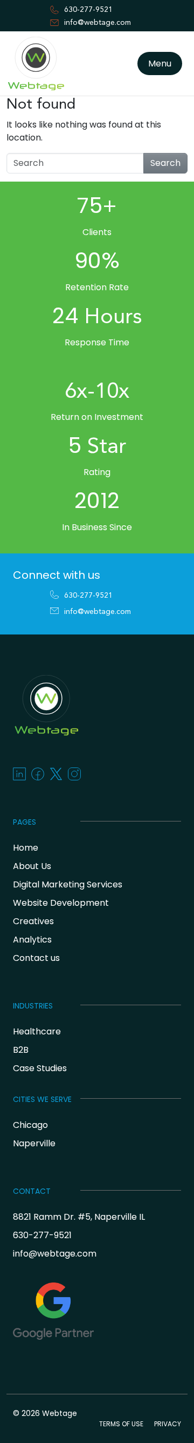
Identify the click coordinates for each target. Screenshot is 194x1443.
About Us (32, 866)
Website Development (61, 903)
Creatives (33, 921)
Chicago (30, 1125)
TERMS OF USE (121, 1423)
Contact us (36, 958)
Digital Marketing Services (67, 884)
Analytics (32, 939)
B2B (21, 1050)
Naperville (34, 1143)
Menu (159, 63)
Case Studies (40, 1068)
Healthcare (37, 1031)
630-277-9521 (88, 10)
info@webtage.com (97, 22)
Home (25, 847)
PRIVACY (167, 1423)
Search (165, 163)
